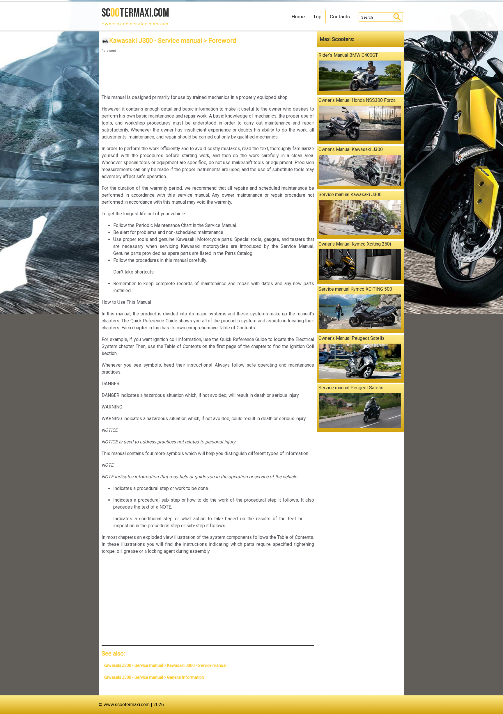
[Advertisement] (208, 71)
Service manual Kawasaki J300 (350, 194)
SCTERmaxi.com (135, 16)
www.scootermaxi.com (127, 704)
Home (298, 16)
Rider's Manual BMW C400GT (348, 55)
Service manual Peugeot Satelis (350, 387)
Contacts (340, 16)
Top (317, 16)
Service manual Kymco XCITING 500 (355, 289)
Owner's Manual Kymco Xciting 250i (354, 244)
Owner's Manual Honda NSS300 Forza (357, 100)
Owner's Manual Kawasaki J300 (350, 149)
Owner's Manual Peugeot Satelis (351, 338)
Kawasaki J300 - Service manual (155, 40)
